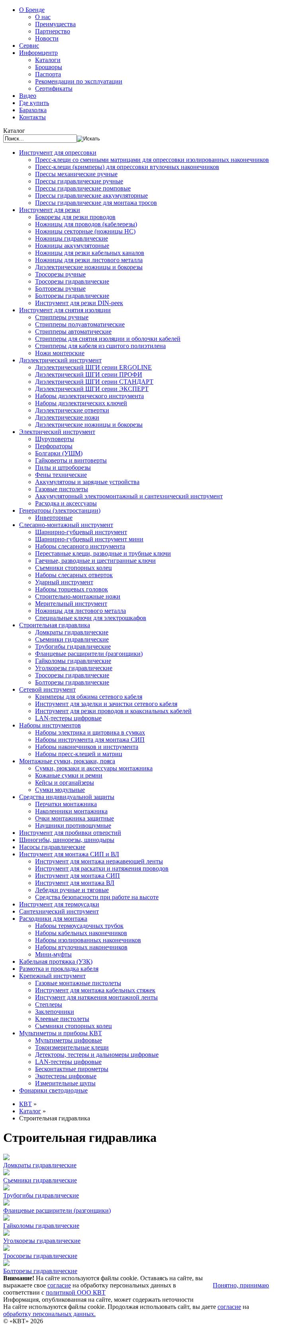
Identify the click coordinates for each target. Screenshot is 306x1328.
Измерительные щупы (65, 1083)
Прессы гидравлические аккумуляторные (91, 195)
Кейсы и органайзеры (64, 782)
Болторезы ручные (60, 288)
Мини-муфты (53, 954)
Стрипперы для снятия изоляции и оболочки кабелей (107, 338)
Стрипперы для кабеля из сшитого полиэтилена (100, 345)
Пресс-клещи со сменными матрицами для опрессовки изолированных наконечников (152, 159)
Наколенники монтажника (71, 811)
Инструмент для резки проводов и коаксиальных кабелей (113, 711)
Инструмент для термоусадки (59, 904)
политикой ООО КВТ (76, 1292)
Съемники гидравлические (72, 639)
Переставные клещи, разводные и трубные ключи (103, 553)
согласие (59, 1285)
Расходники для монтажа (53, 918)
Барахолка (33, 110)
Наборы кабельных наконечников (81, 932)
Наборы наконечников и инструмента (86, 746)
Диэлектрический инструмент (60, 360)
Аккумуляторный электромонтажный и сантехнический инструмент (129, 496)
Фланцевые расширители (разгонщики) (89, 653)
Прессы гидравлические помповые (83, 188)
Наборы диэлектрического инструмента (89, 396)
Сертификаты (54, 88)
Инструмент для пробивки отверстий (70, 832)
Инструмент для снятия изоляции (65, 310)
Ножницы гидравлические (71, 238)
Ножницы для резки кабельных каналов (89, 252)
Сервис (29, 45)
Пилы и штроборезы (63, 467)
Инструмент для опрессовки (57, 152)
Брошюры (48, 67)
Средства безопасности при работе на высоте (97, 897)
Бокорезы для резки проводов (75, 217)
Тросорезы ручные (60, 274)
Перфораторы (54, 446)
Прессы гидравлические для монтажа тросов (96, 202)
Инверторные (54, 517)
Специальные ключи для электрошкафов (90, 617)
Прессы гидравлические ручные (79, 181)
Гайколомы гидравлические (73, 660)
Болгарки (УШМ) (58, 453)
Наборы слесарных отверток (74, 575)
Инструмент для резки (49, 209)
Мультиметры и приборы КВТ (60, 1033)
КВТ (25, 1104)
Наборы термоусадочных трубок (79, 925)
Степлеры (48, 1004)
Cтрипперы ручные (61, 317)
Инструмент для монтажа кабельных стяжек (95, 990)
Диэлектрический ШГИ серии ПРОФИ (88, 374)
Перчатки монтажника (66, 804)
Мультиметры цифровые (68, 1040)
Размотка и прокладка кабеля (58, 968)
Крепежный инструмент (52, 975)
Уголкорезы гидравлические (73, 668)
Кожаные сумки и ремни (68, 775)
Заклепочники (54, 1011)
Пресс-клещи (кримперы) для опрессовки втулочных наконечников (127, 166)
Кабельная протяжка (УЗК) (55, 961)
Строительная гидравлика (54, 625)
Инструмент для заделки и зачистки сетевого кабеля (106, 703)
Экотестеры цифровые (65, 1076)
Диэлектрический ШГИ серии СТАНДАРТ (94, 381)
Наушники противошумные (73, 825)
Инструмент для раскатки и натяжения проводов (102, 868)
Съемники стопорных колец (73, 567)
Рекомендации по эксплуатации (78, 81)
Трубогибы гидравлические (73, 646)
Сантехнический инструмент (59, 911)
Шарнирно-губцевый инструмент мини (89, 539)
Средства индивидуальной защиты (66, 796)
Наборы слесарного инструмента (80, 546)
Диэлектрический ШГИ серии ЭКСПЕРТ (92, 388)
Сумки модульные (60, 789)
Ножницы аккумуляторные (72, 245)
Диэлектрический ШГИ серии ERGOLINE (93, 367)
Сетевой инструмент (47, 689)
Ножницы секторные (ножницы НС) (85, 231)
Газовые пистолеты (61, 489)
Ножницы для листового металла (80, 610)
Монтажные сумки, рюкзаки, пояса (67, 761)
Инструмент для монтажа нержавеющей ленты (99, 861)
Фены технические (61, 474)
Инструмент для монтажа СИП (77, 875)
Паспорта (48, 74)
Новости (47, 38)
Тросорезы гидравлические (72, 281)
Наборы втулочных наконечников (81, 947)
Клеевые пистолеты (62, 1018)
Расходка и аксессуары (66, 503)
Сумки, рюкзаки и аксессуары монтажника (94, 768)
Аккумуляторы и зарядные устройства (87, 481)
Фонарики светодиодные (53, 1090)
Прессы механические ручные (76, 174)
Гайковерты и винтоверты (71, 460)
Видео (27, 95)
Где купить (34, 102)
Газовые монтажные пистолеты (78, 983)
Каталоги (48, 59)
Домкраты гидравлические (71, 632)
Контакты (32, 117)
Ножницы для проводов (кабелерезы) (86, 224)
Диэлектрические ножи (67, 417)
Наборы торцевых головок (71, 589)
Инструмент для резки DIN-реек (79, 302)
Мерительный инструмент (71, 603)
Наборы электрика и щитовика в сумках (90, 732)
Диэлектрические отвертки (72, 410)
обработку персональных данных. (49, 1314)
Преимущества (55, 24)
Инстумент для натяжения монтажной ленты (96, 997)
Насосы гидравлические (52, 847)
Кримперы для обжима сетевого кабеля (88, 696)
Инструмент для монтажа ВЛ (74, 882)
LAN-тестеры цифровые (68, 718)
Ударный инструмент (64, 582)
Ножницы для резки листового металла (89, 260)
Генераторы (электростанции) (59, 510)
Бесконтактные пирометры (71, 1069)
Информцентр (38, 52)
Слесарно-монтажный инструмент (66, 524)
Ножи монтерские (59, 353)
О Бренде (32, 9)
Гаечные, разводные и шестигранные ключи (95, 560)
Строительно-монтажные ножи (77, 596)
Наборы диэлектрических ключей (81, 403)
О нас (43, 17)
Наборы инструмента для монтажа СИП (90, 739)
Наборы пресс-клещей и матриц (78, 754)
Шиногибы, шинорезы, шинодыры (66, 839)
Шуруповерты (54, 439)
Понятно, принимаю (241, 1285)
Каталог (30, 1111)
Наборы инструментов (50, 725)
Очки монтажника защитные (74, 818)
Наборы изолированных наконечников (88, 940)
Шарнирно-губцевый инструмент (81, 532)
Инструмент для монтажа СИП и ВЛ (69, 854)
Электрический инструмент (57, 431)
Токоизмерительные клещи (72, 1047)
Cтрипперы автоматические (73, 331)
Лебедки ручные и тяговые (72, 890)
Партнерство (52, 31)
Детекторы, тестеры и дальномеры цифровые (97, 1054)
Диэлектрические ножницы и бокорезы (89, 267)
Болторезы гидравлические (72, 295)
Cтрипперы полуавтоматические (80, 324)
